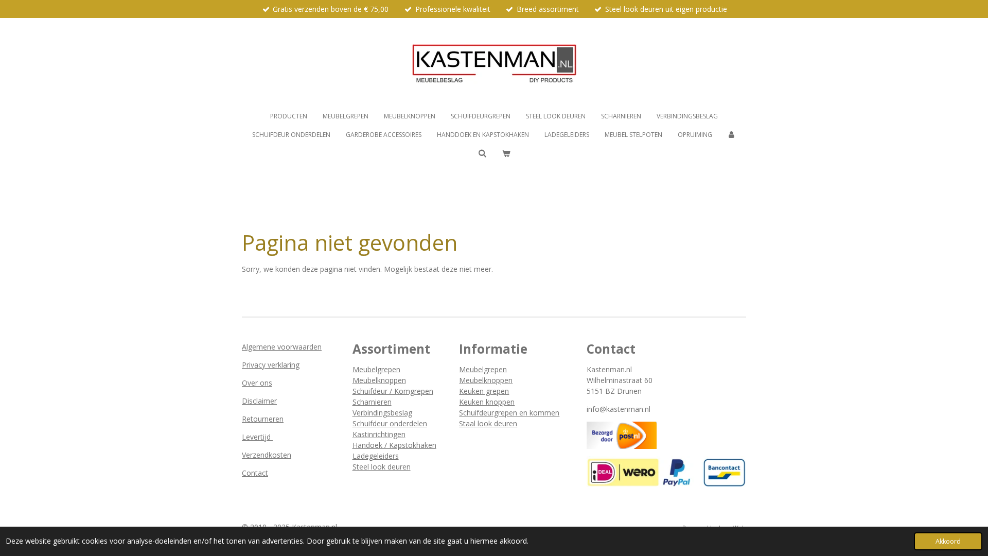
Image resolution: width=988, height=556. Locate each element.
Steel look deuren (381, 467)
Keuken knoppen (487, 402)
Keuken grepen (484, 391)
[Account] (732, 135)
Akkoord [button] (948, 541)
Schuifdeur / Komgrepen (392, 391)
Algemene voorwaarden (282, 347)
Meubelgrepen (376, 369)
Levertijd (257, 437)
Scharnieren (372, 402)
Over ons (257, 383)
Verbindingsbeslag (382, 413)
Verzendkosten (266, 455)
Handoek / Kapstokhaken (394, 445)
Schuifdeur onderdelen (389, 423)
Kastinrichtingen (378, 434)
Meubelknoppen (379, 380)
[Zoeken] (481, 153)
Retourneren (263, 419)
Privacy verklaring (270, 365)
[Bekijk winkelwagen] (506, 153)
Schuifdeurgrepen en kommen (509, 413)
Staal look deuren (488, 423)
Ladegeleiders (375, 456)
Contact (255, 473)
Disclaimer (259, 401)
